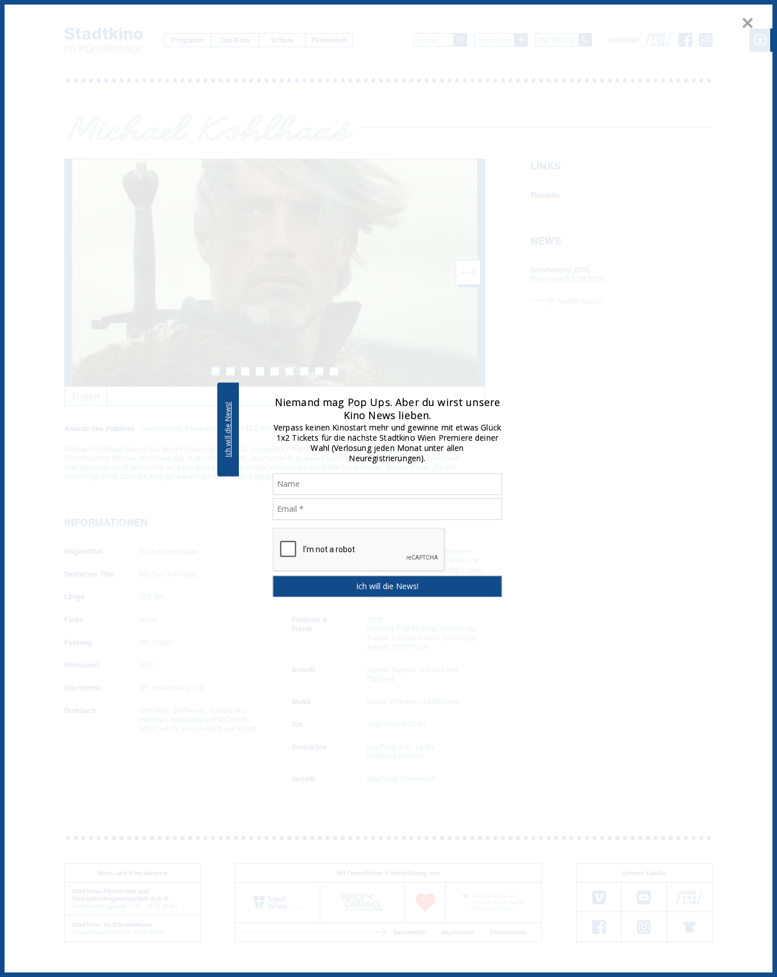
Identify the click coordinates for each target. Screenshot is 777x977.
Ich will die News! (228, 429)
